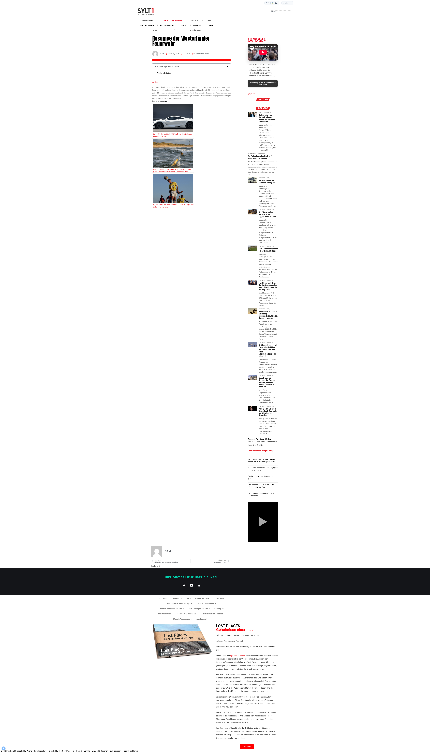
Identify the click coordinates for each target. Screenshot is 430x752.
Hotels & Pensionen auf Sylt (170, 609)
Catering (217, 609)
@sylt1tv (251, 93)
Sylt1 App (184, 25)
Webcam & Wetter (147, 25)
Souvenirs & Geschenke (187, 614)
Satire (211, 25)
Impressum (163, 598)
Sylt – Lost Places (237, 655)
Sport (209, 21)
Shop (155, 30)
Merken (155, 82)
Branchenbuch (195, 30)
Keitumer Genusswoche (172, 21)
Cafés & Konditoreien (205, 603)
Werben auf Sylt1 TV (203, 598)
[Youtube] (191, 585)
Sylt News (220, 598)
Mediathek (197, 25)
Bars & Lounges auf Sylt (198, 609)
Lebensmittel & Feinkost (213, 614)
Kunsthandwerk (164, 614)
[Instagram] (199, 585)
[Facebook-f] (184, 585)
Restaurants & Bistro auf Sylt (178, 603)
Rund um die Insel (167, 25)
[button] (227, 67)
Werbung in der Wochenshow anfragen (262, 83)
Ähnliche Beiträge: (164, 73)
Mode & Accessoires (181, 619)
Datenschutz (178, 598)
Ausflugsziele (202, 619)
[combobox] (281, 11)
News (193, 21)
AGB (189, 598)
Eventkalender (147, 21)
